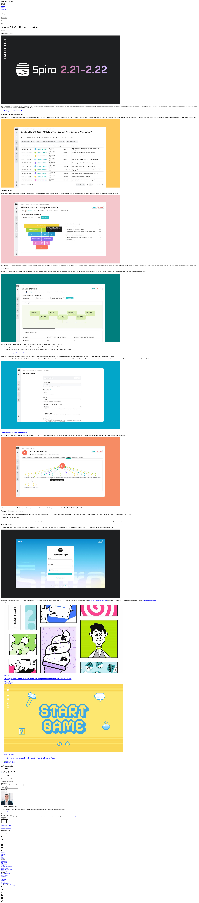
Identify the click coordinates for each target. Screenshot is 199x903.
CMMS (2, 865)
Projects (3, 855)
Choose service (4, 786)
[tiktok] (99, 850)
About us (3, 854)
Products (3, 852)
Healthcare (3, 879)
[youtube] (99, 847)
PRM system (4, 862)
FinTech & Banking (5, 873)
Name (2, 781)
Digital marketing (5, 883)
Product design (4, 868)
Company (3, 6)
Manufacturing (4, 875)
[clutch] (99, 836)
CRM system (4, 864)
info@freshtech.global (6, 825)
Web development (5, 871)
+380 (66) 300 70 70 (6, 828)
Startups (3, 882)
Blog (2, 857)
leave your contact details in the (98, 600)
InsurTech (3, 880)
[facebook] (99, 842)
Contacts (3, 858)
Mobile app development (7, 869)
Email (2, 783)
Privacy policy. (14, 885)
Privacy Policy (74, 816)
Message (3, 789)
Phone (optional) (5, 784)
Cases (2, 7)
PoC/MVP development (6, 866)
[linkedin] (99, 839)
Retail (2, 878)
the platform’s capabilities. (149, 600)
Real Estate (3, 876)
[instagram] (99, 845)
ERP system (4, 861)
